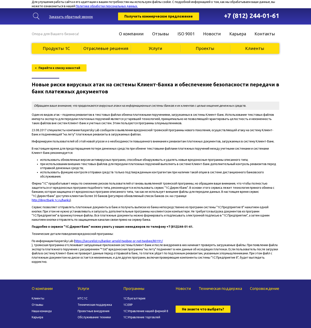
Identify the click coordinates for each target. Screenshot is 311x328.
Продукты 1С (56, 48)
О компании (131, 33)
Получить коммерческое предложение (158, 16)
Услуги (155, 48)
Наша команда (42, 311)
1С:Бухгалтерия (134, 298)
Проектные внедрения (93, 311)
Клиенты (254, 48)
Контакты (265, 33)
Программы (133, 288)
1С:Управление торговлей (141, 317)
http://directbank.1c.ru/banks (51, 200)
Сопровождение (264, 288)
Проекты (205, 48)
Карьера (237, 33)
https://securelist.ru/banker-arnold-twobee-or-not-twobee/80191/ (119, 241)
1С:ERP (128, 304)
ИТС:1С (83, 298)
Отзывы (160, 33)
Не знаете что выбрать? (203, 309)
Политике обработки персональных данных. (107, 6)
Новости (212, 33)
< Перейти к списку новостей (57, 68)
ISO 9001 (186, 33)
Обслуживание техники (94, 317)
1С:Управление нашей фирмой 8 (145, 311)
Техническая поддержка (95, 304)
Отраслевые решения (105, 48)
